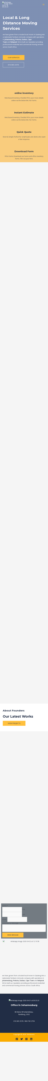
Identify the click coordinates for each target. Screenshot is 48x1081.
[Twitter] (21, 1039)
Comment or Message (10, 923)
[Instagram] (26, 1039)
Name (5, 906)
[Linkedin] (31, 1039)
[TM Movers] (7, 5)
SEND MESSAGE (12, 935)
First (23, 909)
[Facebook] (17, 1039)
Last (23, 914)
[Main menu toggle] (43, 4)
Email (4, 919)
